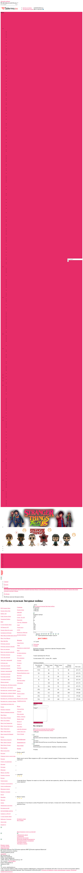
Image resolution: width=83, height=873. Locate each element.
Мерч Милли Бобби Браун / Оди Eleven (12, 40)
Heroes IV (19, 721)
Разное (19, 748)
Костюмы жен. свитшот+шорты (8, 690)
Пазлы (9, 240)
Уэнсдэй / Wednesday (22, 622)
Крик (18, 650)
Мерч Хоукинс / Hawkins (11, 226)
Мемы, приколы (11, 496)
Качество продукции (23, 837)
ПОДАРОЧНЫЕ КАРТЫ (7, 811)
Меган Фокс (10, 379)
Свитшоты (10, 424)
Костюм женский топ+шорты (12, 78)
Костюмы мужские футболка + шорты (12, 111)
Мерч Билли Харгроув (6, 739)
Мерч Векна (3, 715)
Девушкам (14, 21)
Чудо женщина (11, 320)
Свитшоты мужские (12, 107)
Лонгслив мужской (5, 665)
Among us (19, 724)
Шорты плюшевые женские (7, 712)
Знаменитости (5, 20)
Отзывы (35, 645)
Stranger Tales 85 (11, 38)
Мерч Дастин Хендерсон (7, 726)
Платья (2, 707)
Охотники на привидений (23, 648)
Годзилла (19, 655)
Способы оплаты (21, 842)
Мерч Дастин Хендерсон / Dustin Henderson (12, 196)
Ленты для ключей (12, 149)
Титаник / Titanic (12, 313)
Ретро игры (10, 499)
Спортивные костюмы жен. (7, 696)
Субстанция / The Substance (12, 328)
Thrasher (9, 493)
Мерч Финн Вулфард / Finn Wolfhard (11, 183)
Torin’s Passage (11, 367)
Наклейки (3, 797)
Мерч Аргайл (11, 193)
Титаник (19, 660)
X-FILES (19, 615)
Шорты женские (11, 98)
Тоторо (9, 338)
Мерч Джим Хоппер (6, 731)
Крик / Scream (11, 300)
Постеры (9, 168)
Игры (2, 18)
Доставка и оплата (22, 843)
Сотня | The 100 (21, 617)
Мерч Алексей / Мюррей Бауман (11, 206)
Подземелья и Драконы (11, 125)
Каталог (6, 584)
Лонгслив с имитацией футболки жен (11, 132)
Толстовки (10, 426)
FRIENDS (19, 612)
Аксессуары (3, 822)
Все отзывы (20, 820)
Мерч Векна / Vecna (12, 180)
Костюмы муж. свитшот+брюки (8, 701)
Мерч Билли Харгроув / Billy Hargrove (11, 210)
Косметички (10, 398)
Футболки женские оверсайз (8, 646)
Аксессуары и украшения (11, 140)
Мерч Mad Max (4, 641)
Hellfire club (10, 34)
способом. (3, 854)
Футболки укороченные (11, 451)
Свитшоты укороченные (11, 448)
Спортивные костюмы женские (12, 90)
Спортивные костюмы (10, 429)
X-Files (9, 269)
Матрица (9, 315)
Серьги (9, 486)
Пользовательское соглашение (25, 840)
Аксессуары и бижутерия (11, 480)
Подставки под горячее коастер (11, 166)
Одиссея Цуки (11, 356)
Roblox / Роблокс (12, 369)
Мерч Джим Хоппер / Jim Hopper (12, 203)
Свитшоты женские (12, 65)
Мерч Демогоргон (5, 728)
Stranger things (20, 610)
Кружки (9, 231)
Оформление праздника (10, 252)
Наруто (9, 335)
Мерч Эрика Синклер (6, 742)
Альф (18, 625)
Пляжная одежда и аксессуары (8, 756)
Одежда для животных (10, 162)
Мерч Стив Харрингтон (6, 723)
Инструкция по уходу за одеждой (26, 831)
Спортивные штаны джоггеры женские (12, 87)
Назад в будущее (11, 325)
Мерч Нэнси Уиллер (13, 158)
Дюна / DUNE (11, 299)
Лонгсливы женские (10, 62)
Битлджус (10, 312)
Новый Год (3, 824)
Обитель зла (10, 326)
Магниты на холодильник (11, 245)
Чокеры (9, 489)
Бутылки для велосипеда (10, 235)
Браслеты (9, 481)
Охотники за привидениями (11, 302)
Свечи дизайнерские (11, 173)
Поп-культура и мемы (10, 490)
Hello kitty (10, 376)
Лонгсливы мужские (10, 105)
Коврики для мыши (12, 239)
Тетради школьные (12, 386)
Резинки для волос (12, 228)
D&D (10, 21)
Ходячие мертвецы (12, 284)
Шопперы (10, 224)
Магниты (9, 402)
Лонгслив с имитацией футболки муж (11, 153)
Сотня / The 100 (11, 271)
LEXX (18, 630)
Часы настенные (11, 179)
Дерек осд (10, 49)
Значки (9, 247)
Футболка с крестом (12, 505)
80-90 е (9, 491)
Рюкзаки (9, 230)
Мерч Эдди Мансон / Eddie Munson (12, 43)
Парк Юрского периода (11, 305)
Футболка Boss (11, 500)
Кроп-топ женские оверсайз (7, 652)
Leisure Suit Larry (12, 361)
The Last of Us (11, 373)
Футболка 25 (10, 503)
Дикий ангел (10, 282)
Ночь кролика (20, 714)
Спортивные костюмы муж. (7, 704)
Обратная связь (5, 848)
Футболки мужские (12, 103)
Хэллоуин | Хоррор (12, 383)
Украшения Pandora (12, 177)
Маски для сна (11, 157)
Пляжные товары (12, 164)
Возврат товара (5, 845)
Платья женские (11, 92)
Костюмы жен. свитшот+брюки (8, 693)
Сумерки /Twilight (12, 331)
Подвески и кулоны (12, 484)
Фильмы (11, 17)
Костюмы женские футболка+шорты (12, 76)
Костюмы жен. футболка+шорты (8, 685)
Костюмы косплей (12, 33)
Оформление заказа (22, 835)
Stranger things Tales (5, 611)
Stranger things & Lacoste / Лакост (11, 100)
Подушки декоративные (11, 249)
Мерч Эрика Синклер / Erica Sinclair (11, 214)
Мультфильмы (8, 18)
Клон (8, 293)
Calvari (9, 123)
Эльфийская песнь (12, 339)
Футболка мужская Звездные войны (43, 730)
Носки (9, 160)
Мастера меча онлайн (11, 343)
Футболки (10, 421)
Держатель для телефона (11, 143)
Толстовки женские (12, 69)
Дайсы (9, 418)
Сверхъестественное (13, 294)
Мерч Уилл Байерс (5, 720)
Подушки (3, 767)
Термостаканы (11, 233)
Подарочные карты (28, 9)
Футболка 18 (10, 502)
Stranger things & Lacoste (7, 630)
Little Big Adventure (12, 366)
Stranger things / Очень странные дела (10, 29)
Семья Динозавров (12, 296)
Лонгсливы (10, 423)
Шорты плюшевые (12, 459)
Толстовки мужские (12, 109)
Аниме (16, 17)
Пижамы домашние (12, 94)
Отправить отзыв (38, 722)
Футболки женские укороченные (12, 52)
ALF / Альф (10, 281)
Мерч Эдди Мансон (5, 638)
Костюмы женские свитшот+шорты (12, 81)
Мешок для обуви (5, 772)
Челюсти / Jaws (11, 332)
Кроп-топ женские (5, 649)
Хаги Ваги (19, 726)
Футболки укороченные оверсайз (11, 455)
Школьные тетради (5, 789)
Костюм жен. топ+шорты (7, 687)
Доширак (9, 494)
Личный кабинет (5, 1)
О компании (20, 836)
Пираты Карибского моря (23, 673)
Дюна (18, 645)
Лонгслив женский (5, 657)
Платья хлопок (11, 443)
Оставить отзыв (38, 703)
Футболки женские (12, 50)
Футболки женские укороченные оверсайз (12, 56)
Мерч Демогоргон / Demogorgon (12, 200)
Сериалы (6, 17)
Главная (6, 581)
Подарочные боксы (12, 407)
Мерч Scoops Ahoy (12, 220)
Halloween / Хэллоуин (10, 264)
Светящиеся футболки (10, 171)
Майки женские (11, 155)
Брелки (9, 483)
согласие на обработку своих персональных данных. (56, 870)
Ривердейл (19, 620)
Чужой (9, 318)
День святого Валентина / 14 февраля (11, 120)
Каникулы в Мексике (10, 290)
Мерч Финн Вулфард (6, 717)
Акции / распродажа (13, 262)
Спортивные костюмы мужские (12, 116)
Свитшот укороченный (6, 671)
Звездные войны (11, 323)
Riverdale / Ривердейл (10, 273)
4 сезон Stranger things (6, 624)
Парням (3, 22)
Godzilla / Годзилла (12, 322)
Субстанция (20, 683)
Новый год (10, 382)
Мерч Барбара (4, 748)
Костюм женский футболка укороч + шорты (12, 72)
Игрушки (9, 145)
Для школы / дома (9, 385)
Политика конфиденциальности (26, 839)
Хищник (9, 316)
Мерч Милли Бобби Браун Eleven (9, 635)
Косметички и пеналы (11, 147)
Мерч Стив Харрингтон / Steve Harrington (12, 191)
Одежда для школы (12, 404)
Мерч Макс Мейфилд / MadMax (12, 46)
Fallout (9, 285)
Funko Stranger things (6, 616)
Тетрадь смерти (11, 337)
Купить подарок (27, 8)
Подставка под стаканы (11, 410)
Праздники (12, 20)
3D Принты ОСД (12, 135)
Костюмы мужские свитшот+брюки (12, 114)
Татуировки (10, 176)
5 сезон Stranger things (6, 816)
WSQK (9, 35)
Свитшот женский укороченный (12, 67)
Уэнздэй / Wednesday (10, 277)
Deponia (9, 350)
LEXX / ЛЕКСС (11, 280)
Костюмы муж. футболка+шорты (9, 698)
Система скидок (5, 846)
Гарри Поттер (11, 319)
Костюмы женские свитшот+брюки (12, 84)
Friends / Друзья (11, 268)
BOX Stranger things (12, 31)
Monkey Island (11, 354)
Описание (36, 644)
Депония (19, 711)
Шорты (9, 458)
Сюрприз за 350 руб (12, 258)
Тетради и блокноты (13, 237)
